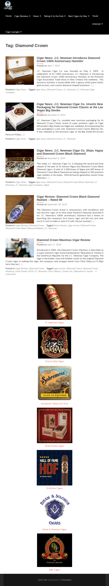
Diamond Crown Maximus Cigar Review (63, 240)
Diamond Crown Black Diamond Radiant (24, 228)
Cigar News (20, 89)
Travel (95, 16)
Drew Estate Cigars (54, 446)
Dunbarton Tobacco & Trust (54, 404)
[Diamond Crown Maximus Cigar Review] (20, 248)
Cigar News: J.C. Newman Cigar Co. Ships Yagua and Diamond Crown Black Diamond (70, 152)
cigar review (73, 225)
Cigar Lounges (12, 32)
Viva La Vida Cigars (54, 361)
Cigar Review (21, 225)
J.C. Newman (69, 89)
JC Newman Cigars (54, 322)
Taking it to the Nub (53, 16)
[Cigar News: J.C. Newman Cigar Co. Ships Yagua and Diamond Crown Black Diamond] (20, 163)
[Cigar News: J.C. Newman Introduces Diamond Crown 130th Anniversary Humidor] (20, 70)
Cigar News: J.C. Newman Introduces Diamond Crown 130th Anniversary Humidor (68, 59)
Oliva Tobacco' (54, 271)
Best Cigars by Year (77, 16)
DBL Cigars (54, 570)
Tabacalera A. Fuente (83, 271)
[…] (92, 85)
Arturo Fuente (60, 225)
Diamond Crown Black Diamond (78, 182)
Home (8, 16)
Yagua (46, 185)
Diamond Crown (54, 89)
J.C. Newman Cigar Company (29, 185)
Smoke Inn (67, 271)
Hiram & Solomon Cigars (54, 529)
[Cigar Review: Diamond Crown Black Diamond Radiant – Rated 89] (20, 209)
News (36, 16)
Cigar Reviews (21, 16)
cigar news (41, 89)
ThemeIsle (66, 580)
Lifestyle (96, 24)
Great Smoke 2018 (24, 271)
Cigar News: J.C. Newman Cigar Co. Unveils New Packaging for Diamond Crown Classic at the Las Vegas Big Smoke (70, 107)
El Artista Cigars (55, 488)
